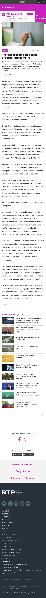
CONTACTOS (6, 546)
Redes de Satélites (23, 464)
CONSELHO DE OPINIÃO (10, 567)
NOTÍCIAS (5, 511)
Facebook (4, 503)
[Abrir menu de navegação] (44, 7)
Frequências (23, 471)
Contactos (6, 543)
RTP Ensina (6, 526)
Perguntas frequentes (11, 540)
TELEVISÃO (6, 517)
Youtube (22, 503)
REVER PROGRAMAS (9, 535)
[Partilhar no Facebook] (2, 75)
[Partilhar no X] (6, 75)
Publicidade (14, 588)
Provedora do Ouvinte (11, 552)
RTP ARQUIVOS (7, 523)
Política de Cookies (25, 586)
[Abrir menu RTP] (23, 2)
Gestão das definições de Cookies (16, 579)
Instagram (16, 503)
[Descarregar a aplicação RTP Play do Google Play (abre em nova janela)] (28, 454)
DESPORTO (6, 514)
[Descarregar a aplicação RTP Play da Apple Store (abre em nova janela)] (17, 454)
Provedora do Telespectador (14, 549)
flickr (28, 503)
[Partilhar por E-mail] (10, 75)
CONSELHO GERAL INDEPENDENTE (15, 564)
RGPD (4, 576)
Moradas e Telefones (23, 478)
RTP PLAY (5, 529)
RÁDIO (4, 520)
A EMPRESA (6, 561)
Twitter (10, 503)
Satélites (5, 558)
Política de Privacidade (9, 586)
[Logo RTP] (12, 492)
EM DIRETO (6, 532)
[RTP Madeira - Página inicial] (15, 7)
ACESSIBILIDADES (8, 555)
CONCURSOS (6, 537)
